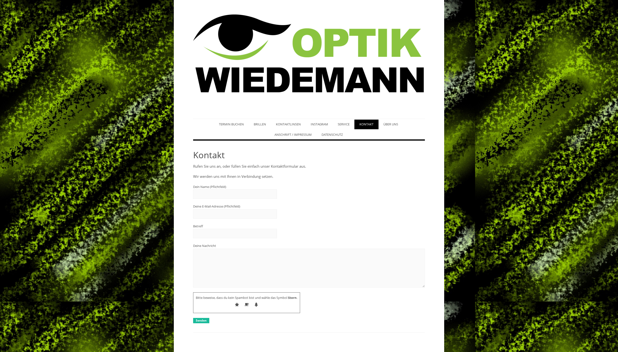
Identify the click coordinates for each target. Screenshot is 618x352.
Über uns (390, 124)
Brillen (260, 124)
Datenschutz (332, 134)
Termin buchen (231, 124)
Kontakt (366, 124)
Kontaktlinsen (288, 124)
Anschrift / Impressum (293, 134)
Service (344, 124)
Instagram (319, 124)
